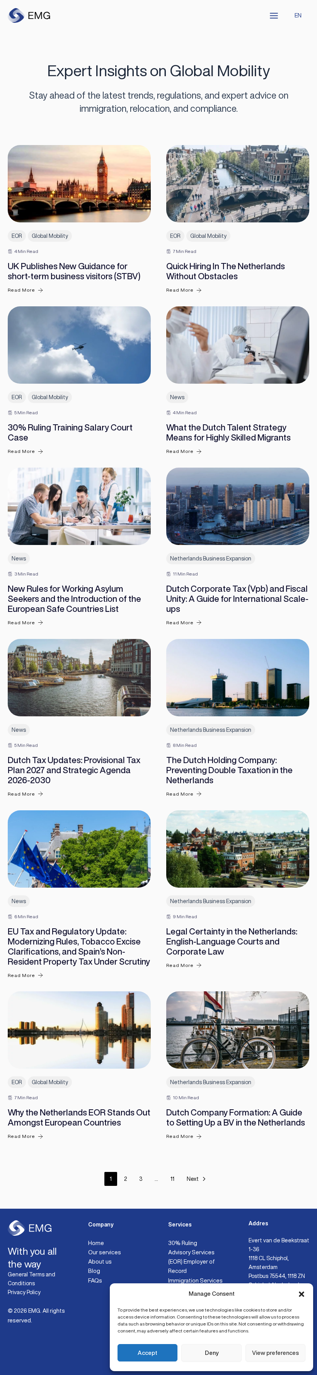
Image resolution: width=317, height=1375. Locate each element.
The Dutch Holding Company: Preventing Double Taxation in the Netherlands (229, 770)
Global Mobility (50, 236)
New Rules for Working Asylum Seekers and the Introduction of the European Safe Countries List (74, 598)
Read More (21, 289)
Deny (211, 1353)
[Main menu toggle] (274, 16)
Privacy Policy (24, 1292)
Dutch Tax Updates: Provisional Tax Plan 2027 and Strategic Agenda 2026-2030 (74, 770)
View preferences (275, 1353)
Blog (94, 1271)
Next (193, 1179)
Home (96, 1243)
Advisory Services (191, 1252)
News (177, 397)
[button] (301, 1294)
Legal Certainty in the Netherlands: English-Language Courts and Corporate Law (231, 941)
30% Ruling (182, 1243)
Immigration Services (195, 1280)
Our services (104, 1252)
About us (100, 1261)
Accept (147, 1353)
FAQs (95, 1280)
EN (298, 15)
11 (172, 1179)
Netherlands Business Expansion (210, 558)
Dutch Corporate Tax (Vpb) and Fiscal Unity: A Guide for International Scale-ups (237, 598)
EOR (17, 236)
